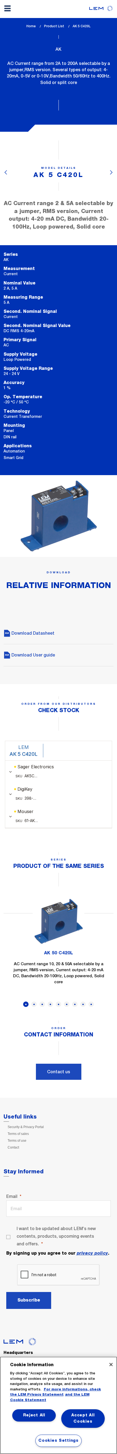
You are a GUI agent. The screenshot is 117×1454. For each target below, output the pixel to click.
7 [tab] (75, 1004)
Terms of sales (18, 1133)
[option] (58, 943)
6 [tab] (66, 1004)
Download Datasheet (32, 633)
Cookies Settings (58, 1441)
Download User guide (32, 655)
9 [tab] (91, 1004)
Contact (13, 1147)
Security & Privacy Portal (26, 1127)
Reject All (34, 1415)
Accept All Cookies (82, 1418)
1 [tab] (26, 1004)
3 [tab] (42, 1004)
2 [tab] (34, 1004)
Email (11, 1196)
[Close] (111, 1365)
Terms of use (17, 1140)
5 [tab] (58, 1004)
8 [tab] (83, 1004)
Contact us (58, 1071)
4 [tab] (50, 1004)
